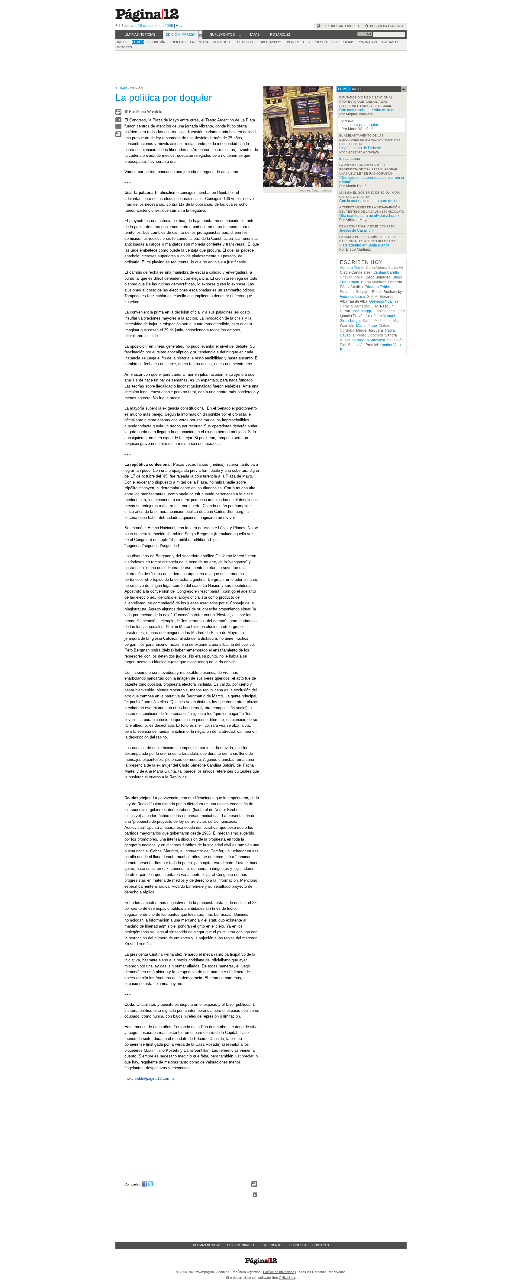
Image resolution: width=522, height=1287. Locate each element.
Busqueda (298, 1245)
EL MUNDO (245, 42)
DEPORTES (295, 42)
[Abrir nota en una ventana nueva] (118, 113)
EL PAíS (138, 42)
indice (356, 89)
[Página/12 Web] (147, 20)
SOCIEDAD (177, 42)
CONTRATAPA (368, 42)
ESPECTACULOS (270, 42)
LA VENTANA (199, 42)
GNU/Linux (287, 1277)
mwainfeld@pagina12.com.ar (149, 1078)
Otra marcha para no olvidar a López (369, 216)
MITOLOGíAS (223, 42)
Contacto (320, 1245)
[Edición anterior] (116, 26)
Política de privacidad (278, 1272)
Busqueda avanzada (386, 26)
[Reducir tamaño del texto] (118, 127)
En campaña (349, 158)
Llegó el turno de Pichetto (360, 148)
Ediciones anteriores (339, 26)
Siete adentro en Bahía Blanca (364, 245)
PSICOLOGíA (318, 42)
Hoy (179, 26)
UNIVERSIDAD (342, 42)
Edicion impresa (241, 1245)
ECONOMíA (156, 42)
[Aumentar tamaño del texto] (118, 121)
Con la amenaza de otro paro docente (370, 201)
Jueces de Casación (356, 230)
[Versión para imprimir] (118, 136)
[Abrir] (200, 35)
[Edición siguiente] (122, 26)
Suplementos (272, 1245)
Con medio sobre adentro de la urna (369, 110)
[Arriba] (255, 1195)
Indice (122, 42)
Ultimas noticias (207, 1245)
